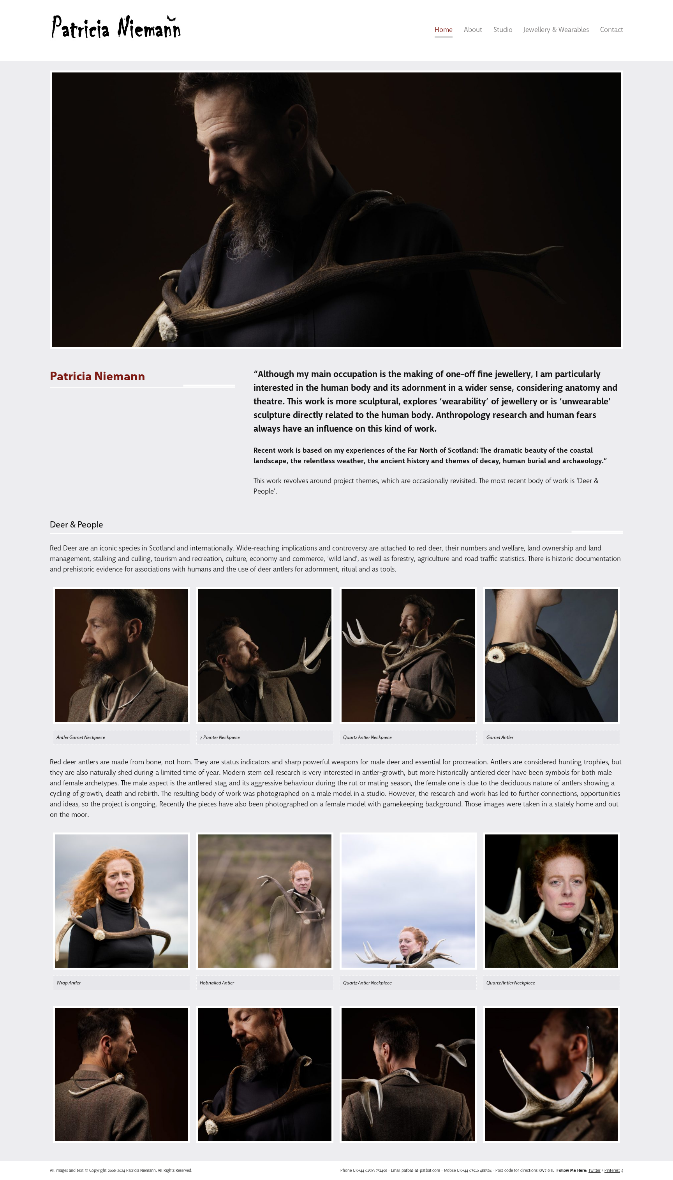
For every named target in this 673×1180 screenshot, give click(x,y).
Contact (611, 29)
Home (444, 29)
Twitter (594, 1170)
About (473, 29)
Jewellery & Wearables (556, 29)
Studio (503, 29)
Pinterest (612, 1170)
